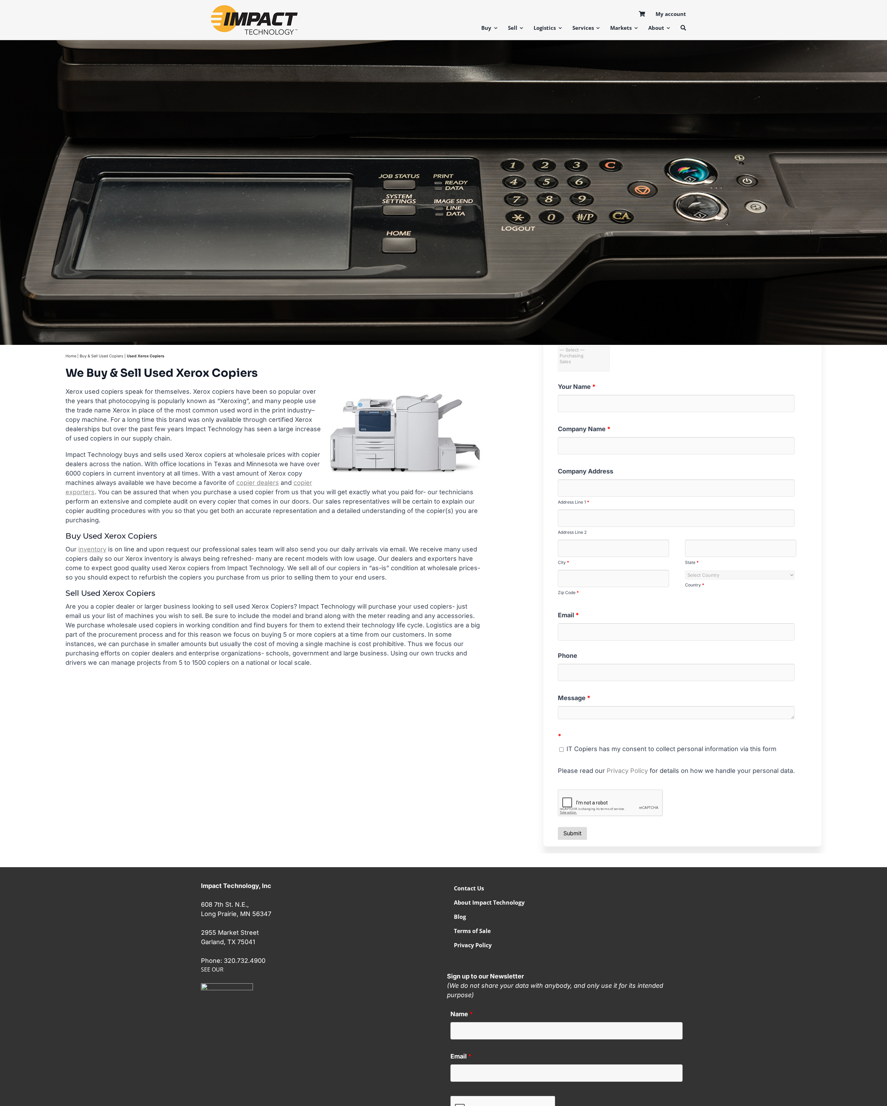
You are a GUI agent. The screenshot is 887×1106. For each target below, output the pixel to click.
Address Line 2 (572, 532)
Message (574, 698)
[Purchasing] (584, 356)
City (563, 562)
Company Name (584, 429)
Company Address (585, 471)
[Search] (683, 28)
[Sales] (584, 362)
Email (568, 615)
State (692, 562)
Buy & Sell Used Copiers (101, 356)
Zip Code (568, 592)
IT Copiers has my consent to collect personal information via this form (670, 748)
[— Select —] (584, 350)
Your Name (577, 386)
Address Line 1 (573, 502)
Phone (567, 655)
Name (461, 1014)
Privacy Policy (627, 770)
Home (70, 356)
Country (694, 584)
